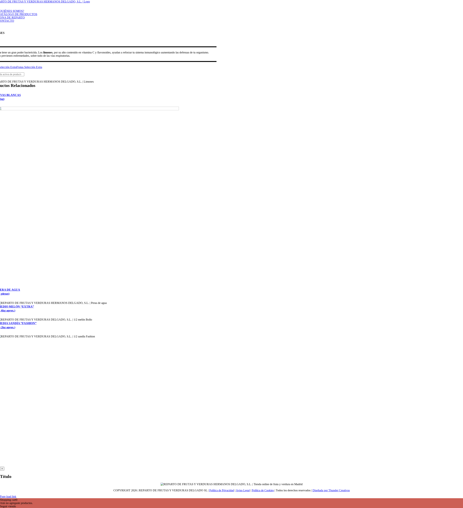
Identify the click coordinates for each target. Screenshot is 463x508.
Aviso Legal (243, 490)
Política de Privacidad (221, 490)
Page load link (8, 496)
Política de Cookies (263, 490)
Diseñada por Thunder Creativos (331, 490)
